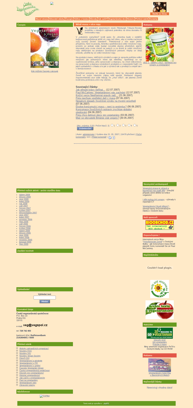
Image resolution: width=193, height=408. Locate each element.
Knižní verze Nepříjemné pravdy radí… (97, 95)
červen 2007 (25, 208)
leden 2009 (24, 201)
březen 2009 (25, 197)
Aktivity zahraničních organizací (34, 348)
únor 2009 (23, 199)
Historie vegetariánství (29, 375)
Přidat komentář (99, 137)
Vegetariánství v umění (29, 365)
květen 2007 (25, 210)
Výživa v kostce (81, 19)
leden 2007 (24, 217)
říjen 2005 (23, 244)
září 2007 (23, 206)
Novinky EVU (25, 351)
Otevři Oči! (24, 358)
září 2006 (23, 224)
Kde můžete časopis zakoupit (44, 71)
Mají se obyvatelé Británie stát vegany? (97, 117)
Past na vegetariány (28, 380)
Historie (130, 19)
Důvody (93, 19)
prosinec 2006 (25, 219)
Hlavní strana (42, 19)
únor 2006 (23, 235)
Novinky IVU (25, 353)
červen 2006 (25, 226)
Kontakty (153, 19)
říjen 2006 (23, 222)
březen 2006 (25, 233)
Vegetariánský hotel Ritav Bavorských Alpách (160, 374)
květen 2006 (25, 228)
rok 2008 (23, 203)
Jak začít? (102, 19)
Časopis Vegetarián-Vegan (31, 368)
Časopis (69, 19)
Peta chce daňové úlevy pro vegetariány (98, 115)
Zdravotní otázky (56, 19)
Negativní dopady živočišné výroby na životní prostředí (106, 101)
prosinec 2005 (25, 240)
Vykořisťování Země (152, 241)
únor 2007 (23, 215)
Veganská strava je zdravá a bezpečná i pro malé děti (156, 189)
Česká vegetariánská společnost (34, 370)
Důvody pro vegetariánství (31, 373)
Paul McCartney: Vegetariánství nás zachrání (100, 92)
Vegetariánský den (117, 19)
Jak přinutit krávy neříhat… (90, 89)
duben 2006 (24, 231)
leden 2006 (24, 237)
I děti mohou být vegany (154, 199)
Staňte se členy (159, 14)
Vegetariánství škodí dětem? (156, 206)
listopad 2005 (25, 242)
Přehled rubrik (141, 19)
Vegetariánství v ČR (28, 363)
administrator (89, 134)
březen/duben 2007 (28, 213)
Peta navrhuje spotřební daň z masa (95, 98)
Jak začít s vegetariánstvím (32, 378)
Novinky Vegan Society (30, 356)
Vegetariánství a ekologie (30, 361)
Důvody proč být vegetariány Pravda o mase (160, 342)
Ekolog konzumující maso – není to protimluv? (101, 106)
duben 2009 (24, 194)
